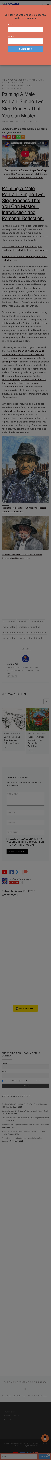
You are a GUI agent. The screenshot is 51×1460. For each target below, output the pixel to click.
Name (11, 24)
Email (11, 36)
